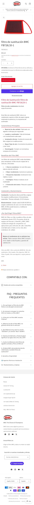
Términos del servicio (13, 498)
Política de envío (23, 498)
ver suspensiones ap (9, 393)
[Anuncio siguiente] (31, 10)
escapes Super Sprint (9, 397)
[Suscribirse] (28, 457)
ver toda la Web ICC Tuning (11, 401)
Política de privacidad (25, 495)
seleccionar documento (8, 80)
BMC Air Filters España (15, 493)
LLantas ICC (6, 390)
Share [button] (4, 265)
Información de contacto (14, 501)
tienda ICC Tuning (8, 386)
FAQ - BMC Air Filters (9, 409)
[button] (3, 4)
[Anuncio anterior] (3, 10)
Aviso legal (24, 501)
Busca (5, 382)
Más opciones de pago (17, 95)
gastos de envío (15, 55)
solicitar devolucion (9, 405)
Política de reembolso (14, 495)
